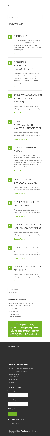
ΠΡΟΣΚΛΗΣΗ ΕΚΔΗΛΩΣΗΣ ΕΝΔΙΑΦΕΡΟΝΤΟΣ (24, 65)
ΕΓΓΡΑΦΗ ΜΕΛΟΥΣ (15, 423)
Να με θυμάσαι (14, 409)
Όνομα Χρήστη (12, 391)
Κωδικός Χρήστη (13, 400)
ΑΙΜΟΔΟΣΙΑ (20, 36)
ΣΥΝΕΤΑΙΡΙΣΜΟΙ (14, 311)
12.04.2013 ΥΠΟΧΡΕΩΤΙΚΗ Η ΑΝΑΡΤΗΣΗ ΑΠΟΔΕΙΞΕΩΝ (28, 124)
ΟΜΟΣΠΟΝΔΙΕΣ (14, 309)
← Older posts (13, 289)
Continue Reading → (20, 54)
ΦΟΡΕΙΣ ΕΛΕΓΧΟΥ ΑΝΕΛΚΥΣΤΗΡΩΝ (21, 303)
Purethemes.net (26, 431)
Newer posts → (13, 292)
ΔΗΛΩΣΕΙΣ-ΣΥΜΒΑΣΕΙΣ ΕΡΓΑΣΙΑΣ (20, 306)
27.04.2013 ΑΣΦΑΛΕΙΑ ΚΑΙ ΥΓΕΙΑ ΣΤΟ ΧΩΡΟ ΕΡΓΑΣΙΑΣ (28, 98)
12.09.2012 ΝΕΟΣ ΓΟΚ (26, 247)
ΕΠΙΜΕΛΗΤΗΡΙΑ (14, 314)
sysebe (8, 5)
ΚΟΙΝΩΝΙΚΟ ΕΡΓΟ (15, 317)
